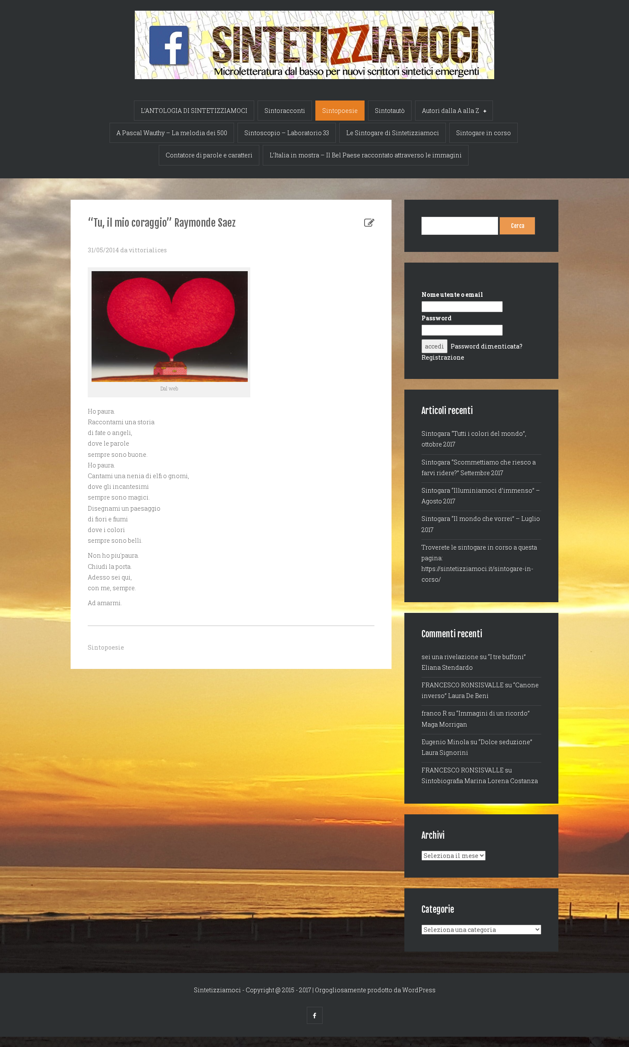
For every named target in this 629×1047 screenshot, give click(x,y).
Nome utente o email (452, 294)
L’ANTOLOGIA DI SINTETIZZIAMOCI (194, 110)
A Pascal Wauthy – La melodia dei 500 (171, 133)
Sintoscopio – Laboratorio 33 (286, 133)
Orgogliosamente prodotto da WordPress (375, 990)
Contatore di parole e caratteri (209, 155)
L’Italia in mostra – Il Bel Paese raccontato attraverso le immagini (366, 155)
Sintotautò (390, 110)
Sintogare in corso (483, 133)
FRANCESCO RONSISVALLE (462, 685)
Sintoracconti (284, 110)
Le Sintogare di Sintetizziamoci (392, 133)
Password (436, 318)
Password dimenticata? (486, 346)
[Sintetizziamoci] (314, 39)
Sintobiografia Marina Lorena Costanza (479, 781)
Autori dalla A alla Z (450, 110)
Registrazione (442, 357)
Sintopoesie (340, 110)
